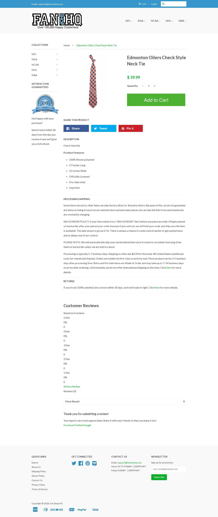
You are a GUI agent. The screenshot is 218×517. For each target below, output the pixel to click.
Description (71, 139)
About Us (36, 467)
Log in (154, 4)
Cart (143, 4)
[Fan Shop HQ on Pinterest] (87, 464)
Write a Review (72, 386)
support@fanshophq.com (50, 4)
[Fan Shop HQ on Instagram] (94, 464)
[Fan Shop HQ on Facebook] (80, 464)
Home (67, 45)
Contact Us (37, 480)
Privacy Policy (38, 485)
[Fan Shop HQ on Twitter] (73, 464)
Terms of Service (40, 489)
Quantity (132, 85)
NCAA (155, 20)
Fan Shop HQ (56, 503)
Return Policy (38, 476)
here (168, 267)
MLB (141, 20)
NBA (182, 20)
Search (35, 462)
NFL (128, 20)
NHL (169, 20)
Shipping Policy (39, 471)
